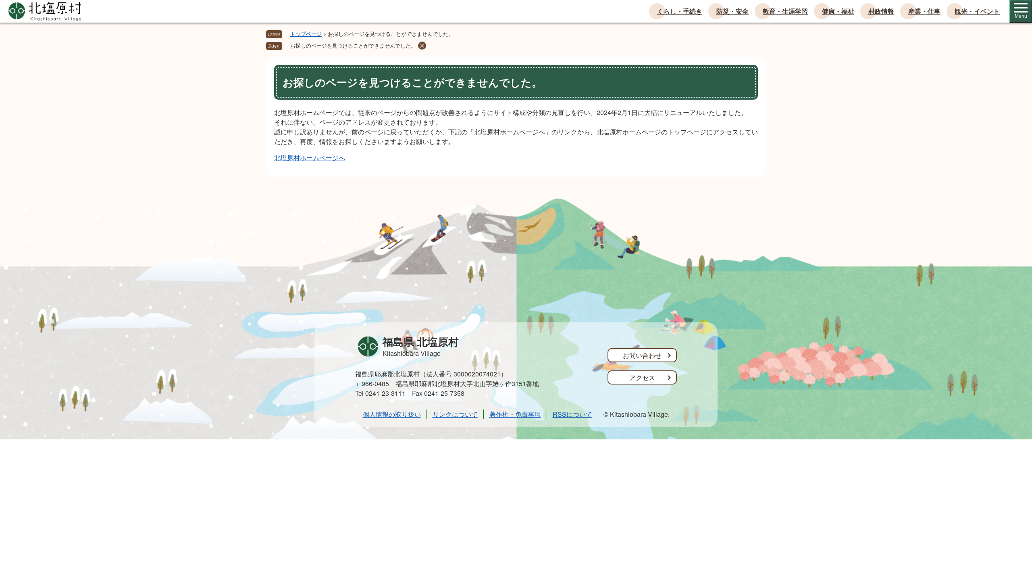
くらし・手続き (679, 11)
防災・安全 (732, 11)
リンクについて (455, 414)
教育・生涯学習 (785, 11)
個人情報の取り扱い (392, 414)
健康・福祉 (838, 11)
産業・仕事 (924, 11)
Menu (1021, 16)
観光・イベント (977, 11)
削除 (422, 46)
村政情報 (881, 11)
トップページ (306, 34)
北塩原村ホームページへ (309, 157)
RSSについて (572, 414)
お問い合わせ (642, 355)
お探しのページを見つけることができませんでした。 (353, 45)
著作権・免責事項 (515, 414)
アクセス (642, 377)
